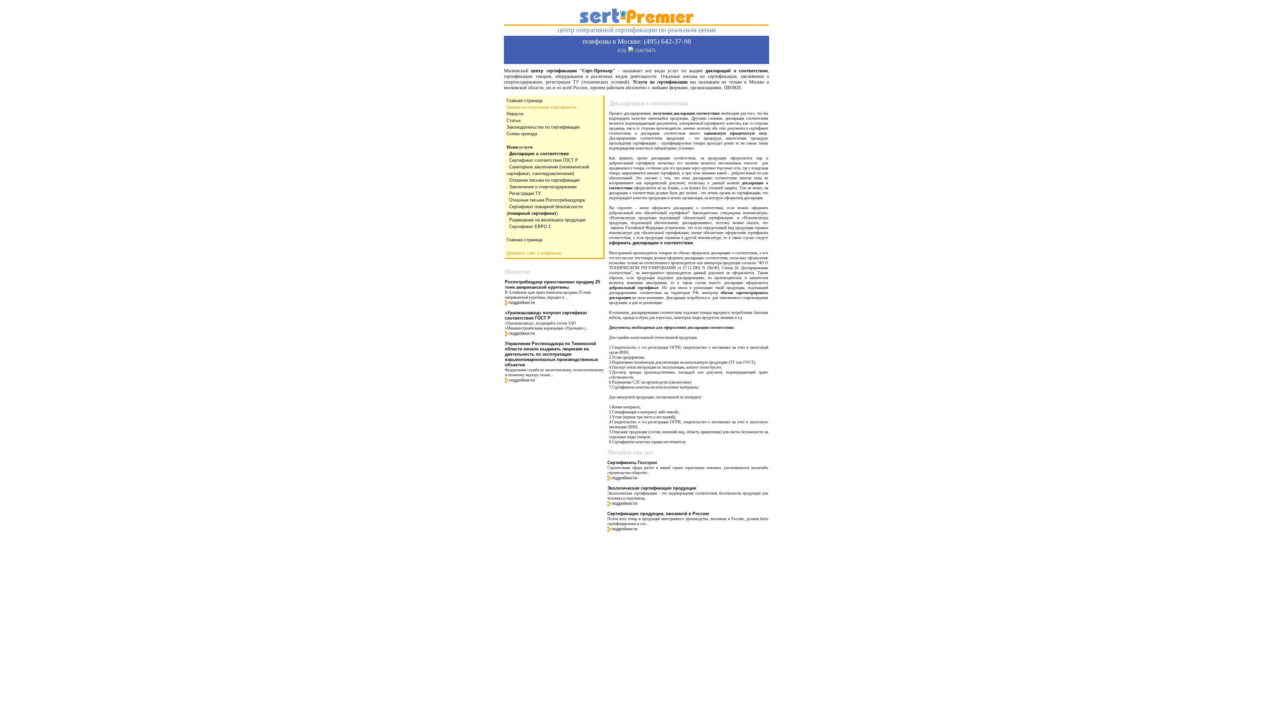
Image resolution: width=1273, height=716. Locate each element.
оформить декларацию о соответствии (651, 242)
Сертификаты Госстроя (632, 462)
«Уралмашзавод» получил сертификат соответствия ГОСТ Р (546, 315)
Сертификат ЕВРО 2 (530, 226)
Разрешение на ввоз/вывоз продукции (547, 219)
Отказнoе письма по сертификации (544, 180)
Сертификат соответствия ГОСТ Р (543, 160)
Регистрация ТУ (525, 193)
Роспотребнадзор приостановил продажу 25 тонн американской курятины (552, 284)
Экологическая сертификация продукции (651, 488)
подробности (522, 302)
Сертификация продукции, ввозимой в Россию (658, 513)
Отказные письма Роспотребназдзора (547, 200)
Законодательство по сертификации (543, 127)
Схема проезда (522, 133)
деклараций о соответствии (736, 70)
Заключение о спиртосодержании (542, 186)
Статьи (513, 120)
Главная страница (524, 100)
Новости (515, 113)
